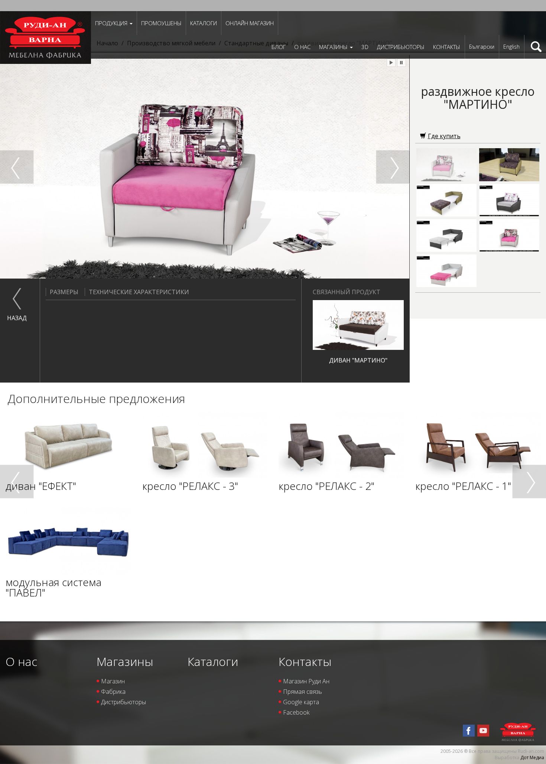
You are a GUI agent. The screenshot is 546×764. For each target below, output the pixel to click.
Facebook (296, 712)
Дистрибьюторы (401, 47)
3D (364, 47)
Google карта (301, 702)
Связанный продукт (346, 292)
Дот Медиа (532, 757)
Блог (279, 47)
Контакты (446, 47)
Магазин (113, 681)
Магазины (334, 47)
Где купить (444, 136)
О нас (302, 47)
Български (481, 46)
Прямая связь (302, 691)
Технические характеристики (139, 292)
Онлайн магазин (249, 23)
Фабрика (113, 691)
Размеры (64, 292)
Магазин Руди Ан (306, 681)
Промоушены (161, 23)
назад (17, 318)
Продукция (112, 23)
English (511, 46)
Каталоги (203, 23)
